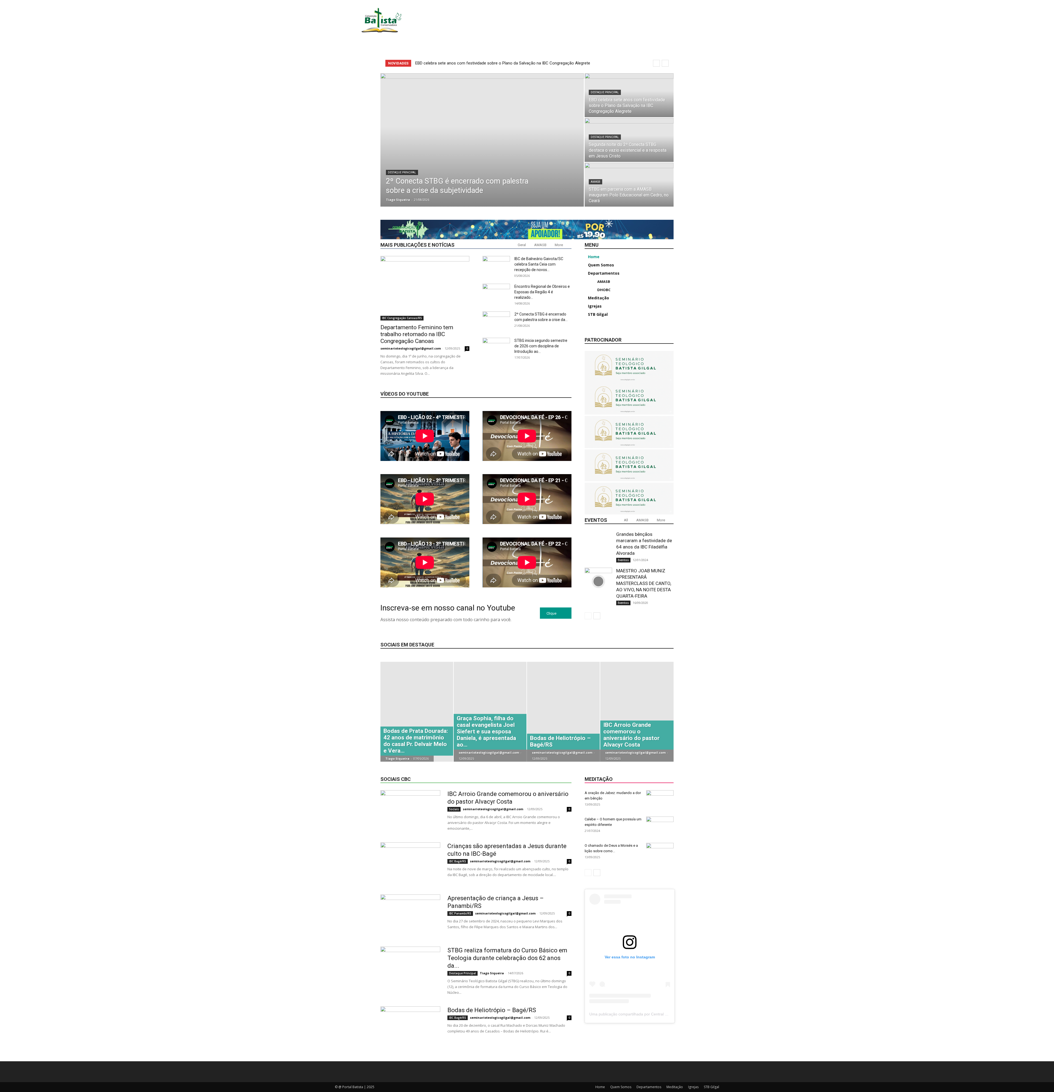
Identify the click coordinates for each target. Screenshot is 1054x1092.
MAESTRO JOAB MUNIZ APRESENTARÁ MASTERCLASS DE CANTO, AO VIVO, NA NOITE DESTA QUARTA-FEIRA (643, 583)
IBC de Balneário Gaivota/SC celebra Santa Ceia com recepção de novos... (538, 264)
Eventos (623, 560)
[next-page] (596, 615)
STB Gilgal (711, 1087)
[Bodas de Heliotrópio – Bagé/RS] (410, 1027)
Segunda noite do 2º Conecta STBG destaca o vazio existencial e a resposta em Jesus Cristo (500, 63)
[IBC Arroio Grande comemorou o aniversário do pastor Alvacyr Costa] (410, 810)
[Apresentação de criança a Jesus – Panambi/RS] (410, 915)
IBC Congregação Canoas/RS (402, 318)
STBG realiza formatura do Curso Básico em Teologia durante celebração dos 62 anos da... (507, 958)
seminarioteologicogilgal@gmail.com (410, 348)
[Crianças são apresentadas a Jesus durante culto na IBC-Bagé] (410, 862)
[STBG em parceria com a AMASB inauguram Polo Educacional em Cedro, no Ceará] (629, 185)
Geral (522, 245)
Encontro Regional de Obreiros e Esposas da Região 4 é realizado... (542, 292)
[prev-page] (588, 615)
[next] (665, 63)
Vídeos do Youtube (404, 394)
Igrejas (693, 1087)
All (626, 520)
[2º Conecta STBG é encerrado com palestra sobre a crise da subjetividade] (482, 140)
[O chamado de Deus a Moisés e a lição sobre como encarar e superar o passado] (660, 852)
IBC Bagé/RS (457, 861)
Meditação (674, 1087)
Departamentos (649, 1087)
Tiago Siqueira (398, 200)
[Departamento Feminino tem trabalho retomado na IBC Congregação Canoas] (424, 288)
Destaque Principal (402, 172)
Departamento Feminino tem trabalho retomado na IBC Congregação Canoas (416, 334)
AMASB (595, 181)
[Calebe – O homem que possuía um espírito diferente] (660, 826)
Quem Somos (620, 1087)
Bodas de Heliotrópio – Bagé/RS (491, 1010)
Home (600, 1087)
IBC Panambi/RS (460, 913)
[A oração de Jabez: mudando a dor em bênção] (660, 799)
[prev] (656, 63)
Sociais (454, 809)
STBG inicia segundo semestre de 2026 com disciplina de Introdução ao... (540, 346)
